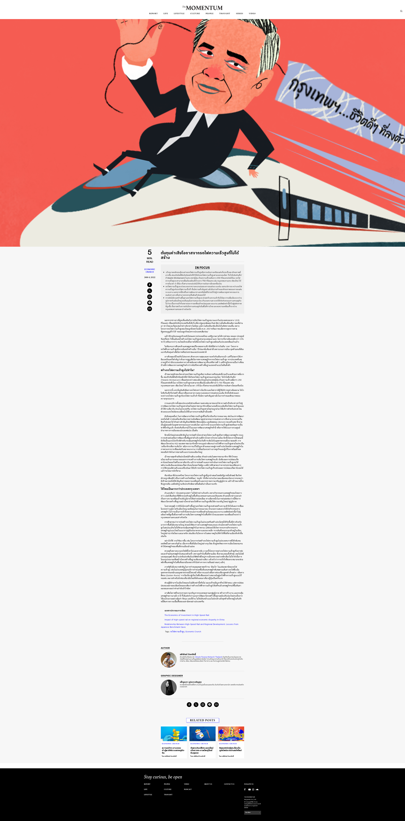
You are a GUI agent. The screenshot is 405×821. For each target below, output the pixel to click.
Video (252, 13)
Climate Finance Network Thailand (209, 657)
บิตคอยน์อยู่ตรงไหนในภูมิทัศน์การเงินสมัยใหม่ (230, 749)
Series (239, 13)
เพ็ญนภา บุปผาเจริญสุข (191, 682)
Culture (195, 13)
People (210, 13)
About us (208, 784)
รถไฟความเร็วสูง (177, 631)
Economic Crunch (149, 271)
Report (153, 13)
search (401, 11)
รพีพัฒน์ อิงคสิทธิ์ (188, 654)
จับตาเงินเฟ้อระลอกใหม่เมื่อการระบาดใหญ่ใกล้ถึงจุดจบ (201, 750)
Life (165, 13)
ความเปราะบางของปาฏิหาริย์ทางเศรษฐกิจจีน (173, 750)
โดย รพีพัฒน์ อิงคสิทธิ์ (169, 756)
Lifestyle (179, 13)
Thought (224, 13)
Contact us (229, 784)
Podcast (188, 789)
